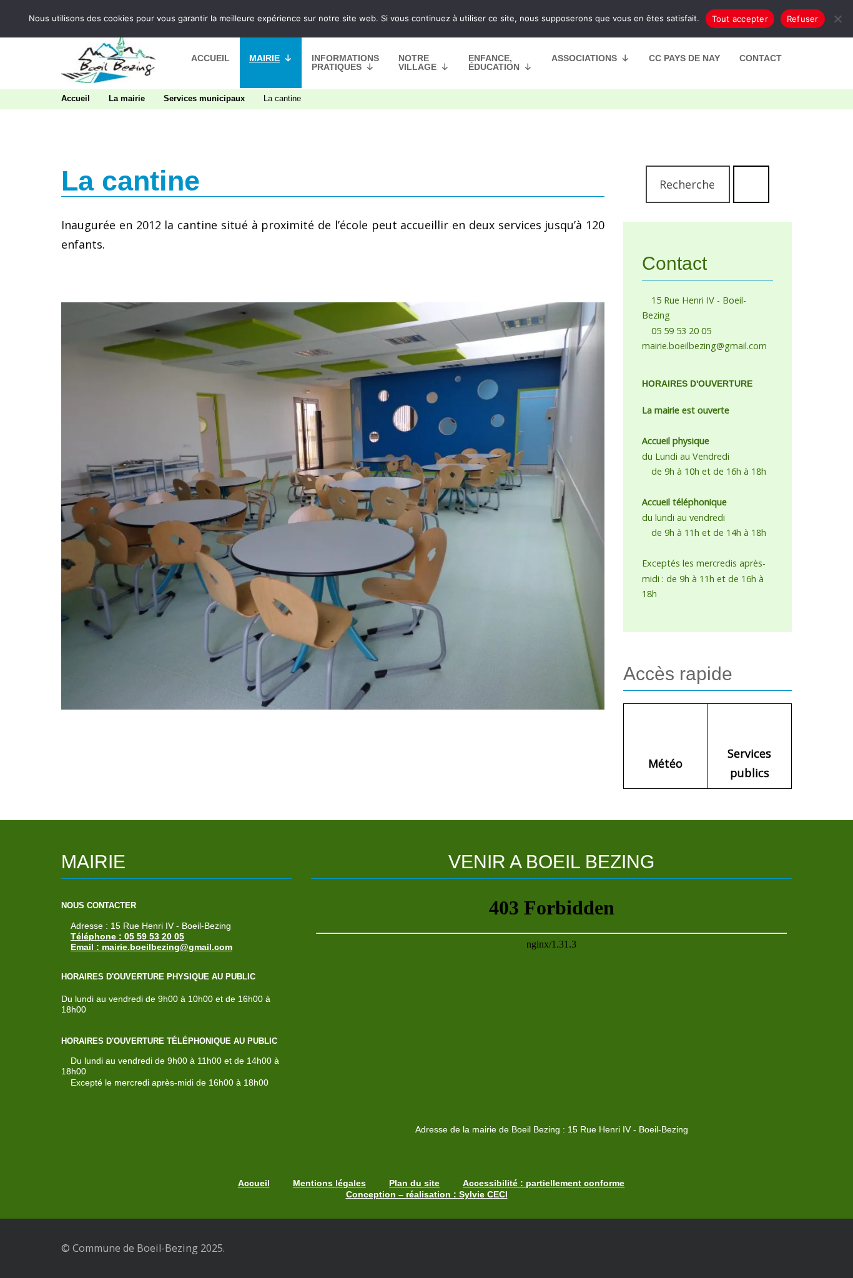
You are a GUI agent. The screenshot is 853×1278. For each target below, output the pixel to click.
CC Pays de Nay (684, 58)
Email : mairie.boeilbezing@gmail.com (151, 947)
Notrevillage (417, 62)
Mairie (264, 58)
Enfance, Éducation (494, 62)
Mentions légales (329, 1183)
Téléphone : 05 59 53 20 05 (127, 936)
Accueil (210, 58)
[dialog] (426, 18)
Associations (584, 58)
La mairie (127, 98)
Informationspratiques (345, 62)
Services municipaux (204, 98)
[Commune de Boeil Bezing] (108, 58)
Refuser (803, 19)
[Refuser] (837, 18)
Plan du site (414, 1183)
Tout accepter (740, 19)
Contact (760, 58)
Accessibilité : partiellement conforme (543, 1183)
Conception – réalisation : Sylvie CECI (427, 1194)
